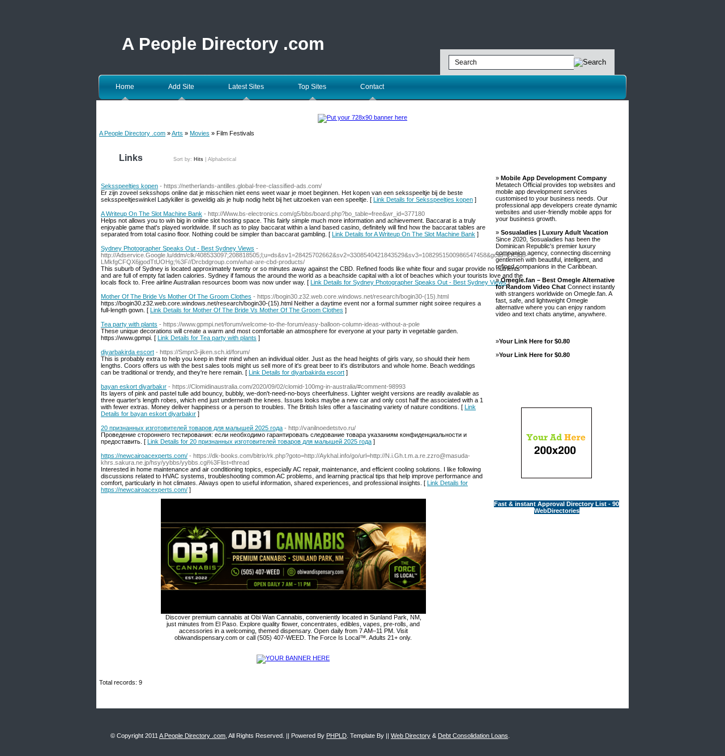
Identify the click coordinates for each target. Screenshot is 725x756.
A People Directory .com (223, 44)
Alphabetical (222, 159)
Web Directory (410, 735)
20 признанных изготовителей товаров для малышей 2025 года (192, 427)
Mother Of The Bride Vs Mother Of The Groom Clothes (176, 296)
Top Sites (312, 87)
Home (125, 87)
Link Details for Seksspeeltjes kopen (423, 199)
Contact (372, 87)
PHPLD (336, 735)
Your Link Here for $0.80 (534, 341)
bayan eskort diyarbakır (134, 386)
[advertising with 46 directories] (293, 658)
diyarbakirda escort (127, 352)
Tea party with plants (129, 324)
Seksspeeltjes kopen (129, 185)
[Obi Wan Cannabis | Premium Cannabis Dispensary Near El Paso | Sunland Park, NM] (293, 611)
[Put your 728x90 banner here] (362, 117)
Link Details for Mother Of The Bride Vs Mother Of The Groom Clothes (246, 310)
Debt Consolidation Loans (473, 735)
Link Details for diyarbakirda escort (296, 372)
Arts (177, 133)
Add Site (181, 87)
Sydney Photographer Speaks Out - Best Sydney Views (177, 248)
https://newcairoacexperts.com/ (144, 455)
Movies (200, 133)
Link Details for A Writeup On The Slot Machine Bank (403, 234)
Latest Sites (246, 87)
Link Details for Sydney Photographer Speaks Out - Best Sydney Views (408, 282)
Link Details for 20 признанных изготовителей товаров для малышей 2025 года (259, 441)
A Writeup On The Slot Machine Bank (151, 213)
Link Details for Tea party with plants (207, 337)
